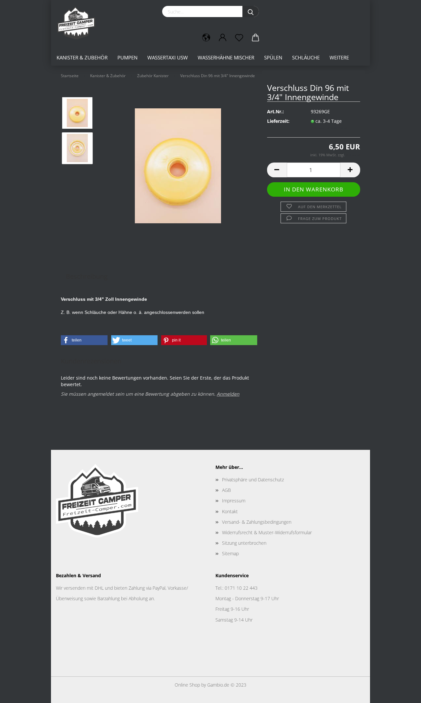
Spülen (273, 57)
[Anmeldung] (222, 37)
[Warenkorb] (255, 37)
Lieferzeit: (278, 121)
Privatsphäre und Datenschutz (253, 479)
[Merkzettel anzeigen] (239, 37)
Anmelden (228, 394)
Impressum (233, 500)
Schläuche (306, 57)
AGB (226, 490)
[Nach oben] (403, 693)
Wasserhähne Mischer (226, 57)
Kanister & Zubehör (82, 57)
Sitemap (230, 553)
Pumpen (127, 57)
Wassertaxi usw (167, 57)
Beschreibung (87, 276)
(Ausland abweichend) (329, 127)
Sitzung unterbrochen (244, 543)
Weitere (339, 57)
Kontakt (230, 511)
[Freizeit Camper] (78, 23)
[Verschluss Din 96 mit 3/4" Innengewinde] (178, 165)
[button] (84, 340)
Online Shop (187, 685)
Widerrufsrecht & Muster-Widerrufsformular (267, 532)
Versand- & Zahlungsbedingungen (256, 522)
